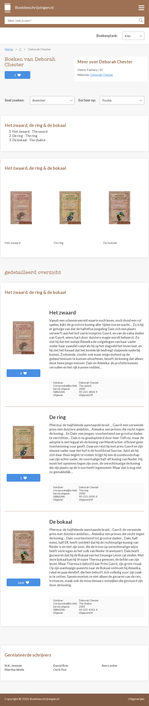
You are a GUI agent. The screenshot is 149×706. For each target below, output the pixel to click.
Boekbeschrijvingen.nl (34, 7)
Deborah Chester (101, 75)
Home (9, 49)
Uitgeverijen (136, 699)
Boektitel (38, 100)
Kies (128, 36)
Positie (107, 100)
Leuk (21, 582)
